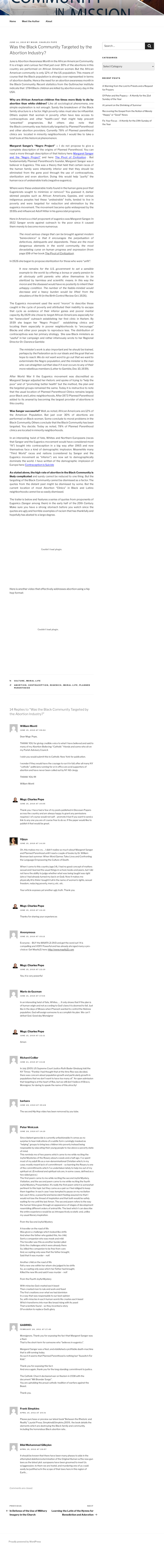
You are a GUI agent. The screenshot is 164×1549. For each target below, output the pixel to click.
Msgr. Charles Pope (44, 42)
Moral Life (33, 681)
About (49, 21)
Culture (19, 681)
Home (13, 21)
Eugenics (56, 685)
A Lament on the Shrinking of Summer (121, 105)
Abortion (20, 685)
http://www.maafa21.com (61, 949)
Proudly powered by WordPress (25, 1541)
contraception (38, 685)
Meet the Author (31, 21)
